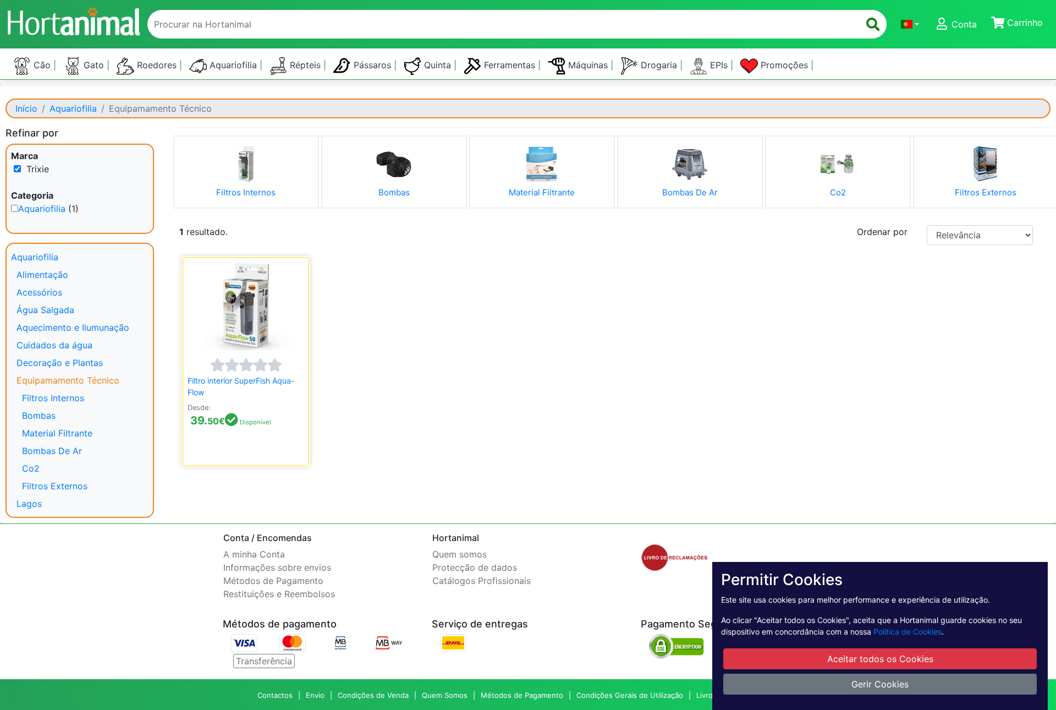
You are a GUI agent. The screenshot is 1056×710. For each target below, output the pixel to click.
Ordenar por (882, 231)
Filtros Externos (54, 485)
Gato (94, 64)
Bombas (39, 415)
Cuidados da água (54, 345)
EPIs (718, 64)
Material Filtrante (57, 433)
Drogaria (659, 64)
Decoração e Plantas (59, 362)
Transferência (264, 661)
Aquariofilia (233, 64)
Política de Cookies (907, 631)
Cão (42, 64)
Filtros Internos (53, 397)
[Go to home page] (73, 20)
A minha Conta (254, 554)
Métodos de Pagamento (273, 580)
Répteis (305, 64)
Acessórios (39, 292)
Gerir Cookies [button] (880, 684)
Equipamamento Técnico (67, 380)
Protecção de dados (474, 567)
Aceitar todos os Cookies (880, 658)
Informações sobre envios (277, 567)
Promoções (784, 64)
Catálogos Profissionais (481, 580)
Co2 (31, 468)
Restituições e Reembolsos (279, 593)
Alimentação (42, 274)
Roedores (156, 64)
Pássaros (372, 64)
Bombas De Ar (52, 450)
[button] (910, 24)
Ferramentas (509, 64)
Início (26, 108)
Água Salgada (45, 309)
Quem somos (459, 554)
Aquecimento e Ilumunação (72, 327)
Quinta (437, 64)
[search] (873, 24)
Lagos (29, 503)
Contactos (275, 695)
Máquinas (587, 64)
